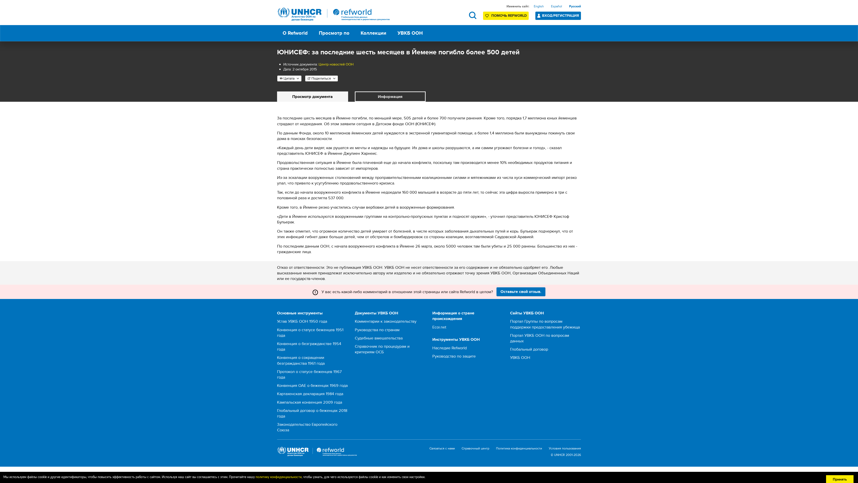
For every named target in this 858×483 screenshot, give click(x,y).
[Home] (334, 14)
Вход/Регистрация (560, 15)
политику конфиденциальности (279, 477)
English (539, 6)
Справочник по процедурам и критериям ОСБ (382, 349)
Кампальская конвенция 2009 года (309, 402)
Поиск (472, 15)
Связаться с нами (442, 448)
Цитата (289, 78)
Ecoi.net (439, 327)
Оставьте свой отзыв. (520, 291)
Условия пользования (565, 448)
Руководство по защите (454, 356)
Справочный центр (475, 448)
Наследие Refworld (449, 348)
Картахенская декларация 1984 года (310, 393)
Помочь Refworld (509, 15)
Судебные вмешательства (379, 338)
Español (556, 6)
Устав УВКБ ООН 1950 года (302, 321)
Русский (575, 6)
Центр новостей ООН (336, 64)
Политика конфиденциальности (519, 448)
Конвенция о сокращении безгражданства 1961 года (301, 360)
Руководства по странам (377, 330)
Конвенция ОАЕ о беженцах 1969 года (312, 385)
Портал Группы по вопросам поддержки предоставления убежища (545, 324)
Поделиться (321, 78)
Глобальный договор (529, 349)
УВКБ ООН (520, 357)
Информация (390, 97)
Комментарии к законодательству (385, 321)
